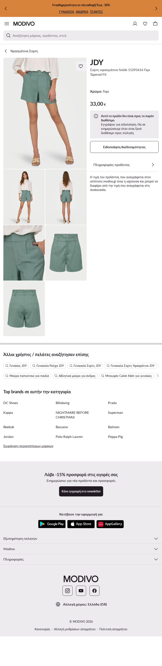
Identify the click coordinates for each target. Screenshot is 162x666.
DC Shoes (10, 403)
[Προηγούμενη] (6, 8)
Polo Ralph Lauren (69, 436)
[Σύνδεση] (135, 24)
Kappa (8, 412)
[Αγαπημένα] (145, 24)
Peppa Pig (115, 436)
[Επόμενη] (156, 8)
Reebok (8, 427)
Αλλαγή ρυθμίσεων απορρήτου (75, 629)
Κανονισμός (42, 629)
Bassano (62, 427)
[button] (45, 113)
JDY (96, 62)
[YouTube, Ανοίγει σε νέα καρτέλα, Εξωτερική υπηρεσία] (81, 591)
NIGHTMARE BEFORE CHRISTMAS (72, 414)
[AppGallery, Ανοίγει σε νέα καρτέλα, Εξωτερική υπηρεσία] (110, 524)
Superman (115, 412)
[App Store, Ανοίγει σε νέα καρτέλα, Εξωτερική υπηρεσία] (81, 524)
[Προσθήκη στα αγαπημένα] (81, 66)
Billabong (62, 403)
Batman (113, 427)
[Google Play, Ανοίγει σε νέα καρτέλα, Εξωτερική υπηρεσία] (52, 524)
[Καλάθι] (155, 24)
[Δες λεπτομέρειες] (153, 165)
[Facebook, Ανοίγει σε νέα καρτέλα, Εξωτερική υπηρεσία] (94, 591)
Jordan (8, 436)
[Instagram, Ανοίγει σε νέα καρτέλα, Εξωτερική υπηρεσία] (67, 591)
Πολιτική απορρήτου (113, 629)
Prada (112, 403)
